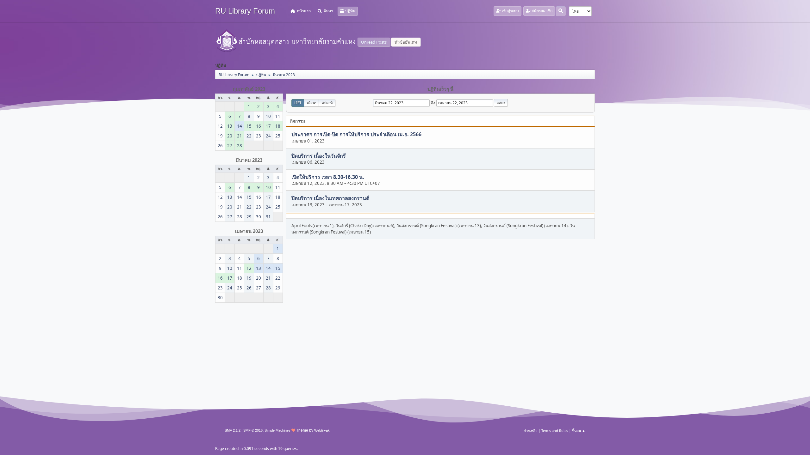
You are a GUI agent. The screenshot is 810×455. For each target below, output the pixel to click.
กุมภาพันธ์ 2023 (249, 89)
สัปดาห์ (327, 102)
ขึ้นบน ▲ (578, 430)
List (297, 102)
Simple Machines (277, 430)
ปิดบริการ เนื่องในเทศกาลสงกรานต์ (330, 198)
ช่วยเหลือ (530, 430)
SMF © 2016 (253, 430)
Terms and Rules (554, 430)
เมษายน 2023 (249, 231)
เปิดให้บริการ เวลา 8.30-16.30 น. (327, 176)
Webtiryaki (322, 430)
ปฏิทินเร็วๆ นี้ (440, 89)
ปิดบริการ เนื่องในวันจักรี (318, 155)
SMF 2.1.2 (232, 430)
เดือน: (311, 102)
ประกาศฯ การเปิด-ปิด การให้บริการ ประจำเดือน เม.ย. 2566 (356, 134)
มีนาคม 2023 (249, 160)
